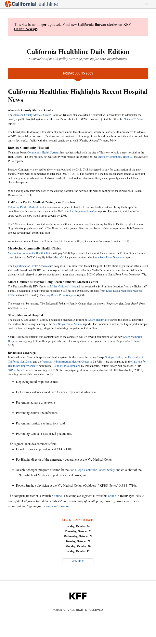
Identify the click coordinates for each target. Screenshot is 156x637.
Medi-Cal (58, 257)
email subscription (57, 506)
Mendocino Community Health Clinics (30, 253)
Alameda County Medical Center (32, 115)
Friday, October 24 (78, 526)
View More (78, 561)
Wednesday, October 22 (78, 536)
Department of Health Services (31, 266)
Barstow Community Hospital (115, 157)
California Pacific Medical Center (27, 207)
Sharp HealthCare (98, 320)
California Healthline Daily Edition (78, 51)
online (58, 495)
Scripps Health (113, 357)
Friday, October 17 (78, 551)
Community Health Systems (43, 152)
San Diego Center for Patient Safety (92, 469)
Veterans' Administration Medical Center (65, 361)
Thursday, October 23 (78, 531)
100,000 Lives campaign (66, 366)
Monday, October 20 (78, 546)
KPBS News (16, 370)
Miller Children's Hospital (65, 286)
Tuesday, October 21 (78, 541)
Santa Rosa (108, 257)
